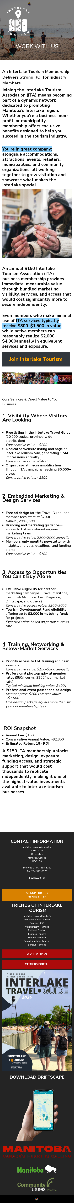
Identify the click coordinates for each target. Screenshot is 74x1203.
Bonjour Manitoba (37, 944)
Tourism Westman (37, 937)
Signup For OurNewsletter (37, 894)
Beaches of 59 (37, 923)
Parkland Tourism (37, 930)
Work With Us (37, 953)
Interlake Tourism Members (37, 916)
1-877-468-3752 (42, 867)
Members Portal (37, 964)
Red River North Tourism (37, 919)
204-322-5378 (39, 871)
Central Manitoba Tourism (37, 941)
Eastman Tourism (37, 934)
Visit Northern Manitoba (37, 926)
